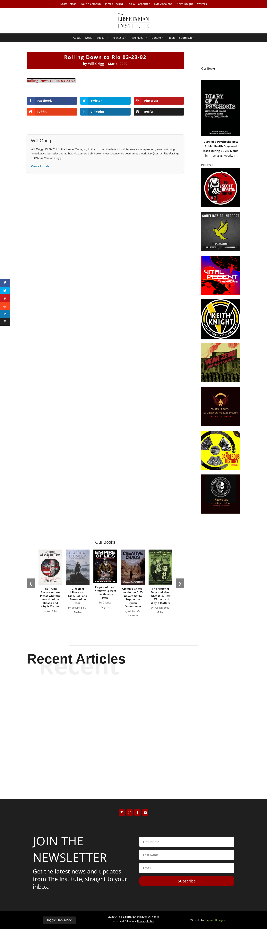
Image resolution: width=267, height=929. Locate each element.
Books (100, 37)
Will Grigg (96, 64)
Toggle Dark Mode (59, 920)
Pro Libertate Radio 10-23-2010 (133, 692)
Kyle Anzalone (163, 4)
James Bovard (114, 4)
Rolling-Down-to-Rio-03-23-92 (51, 81)
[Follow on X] (122, 812)
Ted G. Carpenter (138, 4)
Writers (202, 4)
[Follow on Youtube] (145, 812)
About (77, 37)
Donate (156, 37)
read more (133, 706)
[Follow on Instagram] (129, 812)
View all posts (40, 166)
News (88, 37)
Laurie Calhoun (91, 4)
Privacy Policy (145, 921)
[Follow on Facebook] (137, 812)
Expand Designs (215, 920)
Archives (137, 37)
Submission (186, 37)
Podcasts (118, 37)
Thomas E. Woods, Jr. (222, 155)
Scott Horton (68, 4)
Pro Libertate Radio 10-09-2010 (133, 725)
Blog (172, 37)
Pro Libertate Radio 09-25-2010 (133, 757)
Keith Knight (185, 4)
